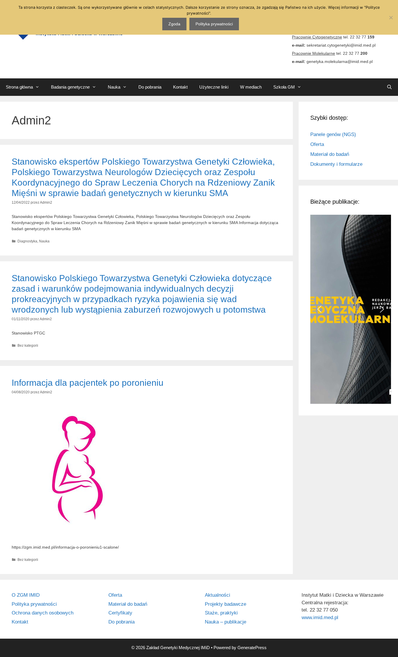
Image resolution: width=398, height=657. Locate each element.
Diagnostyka (27, 241)
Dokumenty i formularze (336, 164)
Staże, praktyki (221, 613)
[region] (348, 309)
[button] (319, 309)
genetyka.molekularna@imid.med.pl (340, 61)
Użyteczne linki (213, 86)
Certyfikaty (120, 613)
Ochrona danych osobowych (42, 613)
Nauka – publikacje (225, 622)
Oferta (317, 144)
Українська (356, 86)
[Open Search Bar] (389, 87)
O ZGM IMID (26, 595)
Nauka (114, 86)
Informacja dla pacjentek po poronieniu (87, 382)
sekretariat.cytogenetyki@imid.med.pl (341, 45)
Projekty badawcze (225, 604)
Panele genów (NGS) (333, 134)
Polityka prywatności (34, 604)
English (320, 86)
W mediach (251, 86)
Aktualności (217, 595)
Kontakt (180, 86)
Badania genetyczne (70, 86)
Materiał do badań (329, 154)
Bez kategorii (27, 346)
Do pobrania (149, 86)
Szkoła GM (284, 86)
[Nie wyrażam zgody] (391, 17)
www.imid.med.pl (320, 617)
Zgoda (174, 24)
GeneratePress (252, 647)
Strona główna (19, 86)
